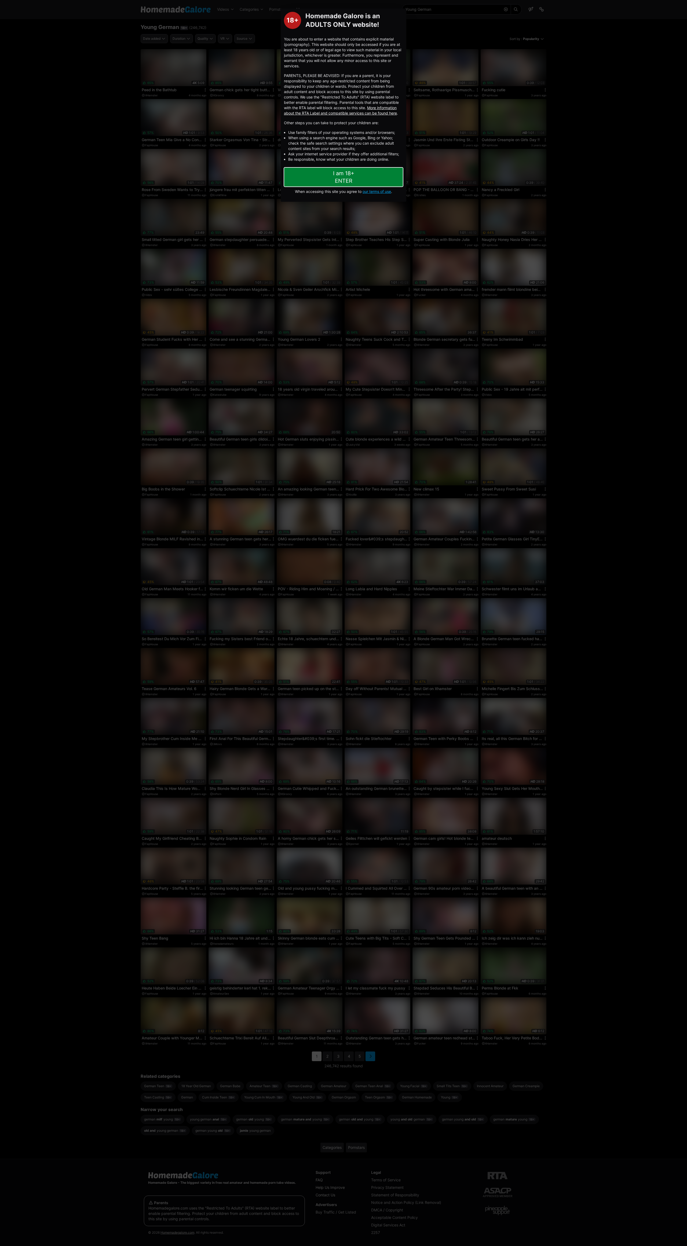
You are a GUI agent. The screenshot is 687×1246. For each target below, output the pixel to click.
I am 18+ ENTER (343, 177)
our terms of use (377, 191)
